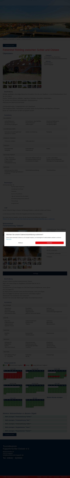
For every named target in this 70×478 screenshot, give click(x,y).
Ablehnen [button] (20, 242)
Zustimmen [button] (49, 242)
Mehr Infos (8, 239)
